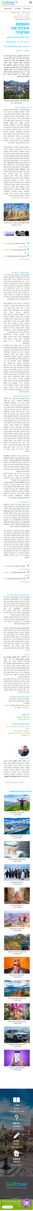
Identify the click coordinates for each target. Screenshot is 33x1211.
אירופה (27, 15)
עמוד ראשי (25, 13)
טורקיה (19, 15)
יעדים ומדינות (15, 13)
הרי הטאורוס (25, 735)
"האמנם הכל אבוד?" (22, 42)
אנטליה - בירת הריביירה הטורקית (18, 733)
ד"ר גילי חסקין (20, 50)
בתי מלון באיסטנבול (23, 717)
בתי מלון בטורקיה (23, 719)
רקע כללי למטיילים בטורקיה (21, 17)
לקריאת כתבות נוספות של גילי (14, 782)
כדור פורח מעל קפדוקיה (21, 731)
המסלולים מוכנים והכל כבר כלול (11, 1203)
